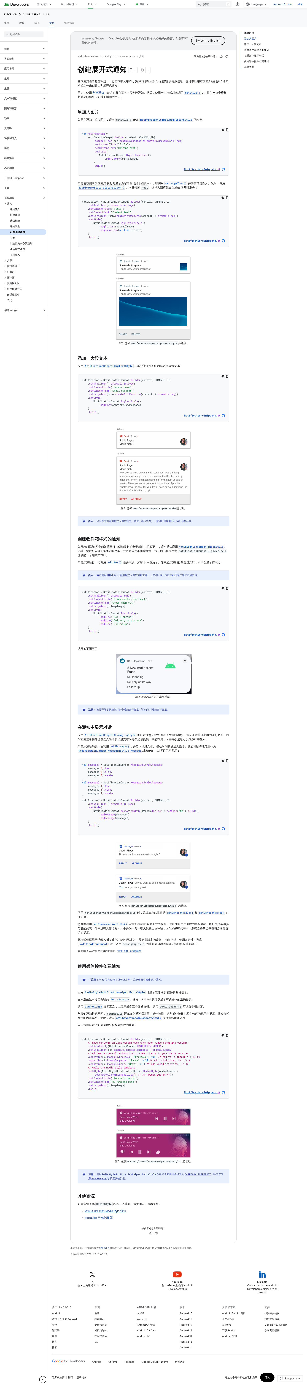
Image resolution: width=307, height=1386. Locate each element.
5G (96, 1341)
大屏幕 (140, 1313)
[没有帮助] (226, 56)
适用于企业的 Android (64, 1319)
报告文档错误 (272, 1319)
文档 (52, 23)
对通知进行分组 (158, 709)
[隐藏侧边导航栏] (42, 1379)
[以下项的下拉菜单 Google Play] (126, 4)
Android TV (143, 1336)
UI (47, 14)
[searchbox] (24, 34)
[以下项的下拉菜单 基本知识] (52, 4)
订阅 (267, 1377)
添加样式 (125, 575)
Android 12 (186, 1341)
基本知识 (42, 4)
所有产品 (180, 1361)
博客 (142, 4)
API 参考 (226, 1324)
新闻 (54, 1336)
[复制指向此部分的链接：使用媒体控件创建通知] (123, 966)
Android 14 (186, 1330)
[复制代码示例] (227, 130)
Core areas (32, 14)
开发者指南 (228, 1319)
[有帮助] (221, 56)
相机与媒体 (101, 1330)
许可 (70, 1377)
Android (56, 1313)
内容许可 (105, 1247)
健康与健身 (101, 1324)
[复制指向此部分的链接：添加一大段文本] (111, 358)
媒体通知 (156, 979)
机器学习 (99, 1319)
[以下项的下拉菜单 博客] (149, 4)
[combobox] (213, 4)
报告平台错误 (272, 1313)
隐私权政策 (101, 1336)
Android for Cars (146, 1330)
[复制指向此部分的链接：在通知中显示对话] (115, 728)
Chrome (112, 1361)
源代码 (56, 1330)
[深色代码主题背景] (223, 130)
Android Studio (282, 4)
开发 (90, 4)
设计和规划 (67, 4)
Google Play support (276, 1324)
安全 (54, 1324)
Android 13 (186, 1336)
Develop (10, 14)
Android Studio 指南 (233, 1313)
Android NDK (229, 1336)
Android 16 (186, 1319)
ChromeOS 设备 (146, 1324)
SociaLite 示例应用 (97, 1218)
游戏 (97, 1313)
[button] (21, 49)
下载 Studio (228, 1330)
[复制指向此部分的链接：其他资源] (98, 1196)
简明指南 (69, 23)
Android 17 (186, 1313)
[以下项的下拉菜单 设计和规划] (78, 4)
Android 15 (186, 1324)
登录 (300, 4)
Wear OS (142, 1319)
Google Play (114, 4)
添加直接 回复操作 (129, 951)
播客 (54, 1347)
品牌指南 (82, 1377)
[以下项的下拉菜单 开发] (97, 4)
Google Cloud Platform (154, 1361)
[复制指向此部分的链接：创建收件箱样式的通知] (123, 539)
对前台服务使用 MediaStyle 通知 (105, 1211)
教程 (22, 23)
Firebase (129, 1361)
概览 (6, 23)
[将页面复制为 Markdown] (142, 70)
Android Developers (88, 56)
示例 (36, 23)
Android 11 (186, 1347)
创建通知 (98, 93)
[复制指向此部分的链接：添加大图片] (102, 112)
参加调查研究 (272, 1330)
